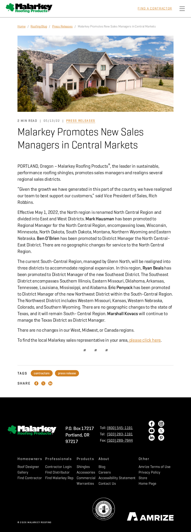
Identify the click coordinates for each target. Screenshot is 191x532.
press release (67, 373)
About (104, 459)
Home (21, 26)
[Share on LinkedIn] (50, 383)
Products (85, 459)
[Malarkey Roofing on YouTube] (152, 431)
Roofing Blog (39, 26)
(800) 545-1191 (120, 428)
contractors (42, 373)
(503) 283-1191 (120, 434)
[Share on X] (43, 383)
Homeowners (29, 459)
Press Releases (62, 26)
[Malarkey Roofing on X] (161, 431)
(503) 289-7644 (120, 440)
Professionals (58, 459)
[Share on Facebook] (36, 383)
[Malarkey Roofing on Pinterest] (161, 438)
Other (144, 459)
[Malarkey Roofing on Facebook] (152, 424)
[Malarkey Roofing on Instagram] (161, 424)
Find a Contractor (155, 8)
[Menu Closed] (182, 8)
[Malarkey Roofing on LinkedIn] (152, 438)
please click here (144, 340)
